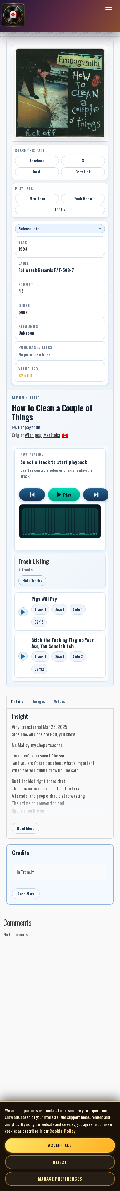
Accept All (60, 1145)
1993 (22, 249)
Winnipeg (33, 434)
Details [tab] (17, 701)
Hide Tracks (32, 580)
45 (21, 291)
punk (22, 312)
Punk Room (83, 198)
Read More (25, 828)
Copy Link (83, 171)
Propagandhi (30, 427)
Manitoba (37, 198)
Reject (60, 1162)
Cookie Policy (62, 1131)
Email (37, 171)
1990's (60, 209)
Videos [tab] (59, 701)
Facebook (37, 160)
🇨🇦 (65, 434)
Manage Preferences (60, 1179)
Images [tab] (39, 701)
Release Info (60, 228)
